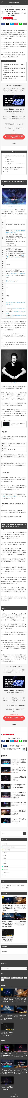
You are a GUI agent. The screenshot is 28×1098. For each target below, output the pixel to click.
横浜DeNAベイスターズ (15, 206)
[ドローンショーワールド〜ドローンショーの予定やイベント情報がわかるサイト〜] (14, 2)
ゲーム (5, 863)
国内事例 (6, 866)
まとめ (6, 171)
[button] (3, 24)
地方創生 (6, 844)
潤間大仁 (15, 382)
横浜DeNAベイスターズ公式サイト (11, 496)
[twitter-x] (14, 1094)
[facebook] (12, 1094)
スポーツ (6, 860)
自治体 (22, 885)
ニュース (6, 875)
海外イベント (7, 872)
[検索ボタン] (2, 2)
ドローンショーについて (8, 17)
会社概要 (5, 951)
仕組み (14, 885)
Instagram (16, 257)
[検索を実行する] (24, 833)
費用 (7, 887)
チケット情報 (10, 161)
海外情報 (6, 869)
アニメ (5, 852)
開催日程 (9, 159)
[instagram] (16, 1094)
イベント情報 (7, 850)
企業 (5, 858)
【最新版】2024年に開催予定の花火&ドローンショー (18, 424)
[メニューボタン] (25, 2)
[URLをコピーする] (25, 24)
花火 (5, 855)
